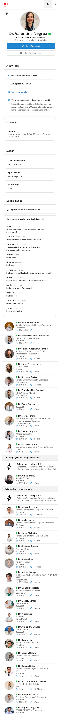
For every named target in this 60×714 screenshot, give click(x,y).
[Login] (56, 4)
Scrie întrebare (32, 46)
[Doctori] (48, 4)
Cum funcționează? (33, 53)
